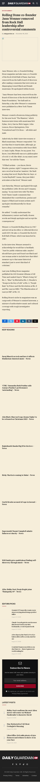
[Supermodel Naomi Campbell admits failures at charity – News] (20, 518)
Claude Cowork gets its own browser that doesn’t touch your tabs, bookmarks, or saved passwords (24, 625)
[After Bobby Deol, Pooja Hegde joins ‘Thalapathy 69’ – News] (20, 576)
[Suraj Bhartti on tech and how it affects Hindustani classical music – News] (20, 343)
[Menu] (3, 3)
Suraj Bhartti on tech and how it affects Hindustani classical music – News (18, 357)
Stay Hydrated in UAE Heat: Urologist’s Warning (18, 725)
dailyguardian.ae (9, 33)
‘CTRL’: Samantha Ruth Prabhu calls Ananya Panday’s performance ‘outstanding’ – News (16, 388)
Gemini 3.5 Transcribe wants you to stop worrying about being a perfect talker (24, 612)
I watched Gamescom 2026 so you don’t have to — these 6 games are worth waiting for (23, 649)
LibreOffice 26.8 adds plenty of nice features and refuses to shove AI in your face (21, 737)
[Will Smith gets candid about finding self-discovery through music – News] (20, 547)
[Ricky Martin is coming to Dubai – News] (20, 462)
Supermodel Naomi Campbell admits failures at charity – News (17, 532)
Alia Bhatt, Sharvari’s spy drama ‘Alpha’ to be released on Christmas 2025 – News (19, 418)
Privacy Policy (16, 693)
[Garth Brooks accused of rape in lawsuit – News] (20, 489)
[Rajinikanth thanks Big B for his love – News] (20, 433)
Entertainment (7, 10)
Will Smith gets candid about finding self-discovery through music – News (19, 561)
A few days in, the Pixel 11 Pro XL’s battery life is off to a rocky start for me (23, 637)
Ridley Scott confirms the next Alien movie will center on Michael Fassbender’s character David (22, 712)
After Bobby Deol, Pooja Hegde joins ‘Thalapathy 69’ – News (17, 590)
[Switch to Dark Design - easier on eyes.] (37, 3)
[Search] (33, 3)
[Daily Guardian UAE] (19, 3)
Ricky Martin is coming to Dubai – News (18, 475)
